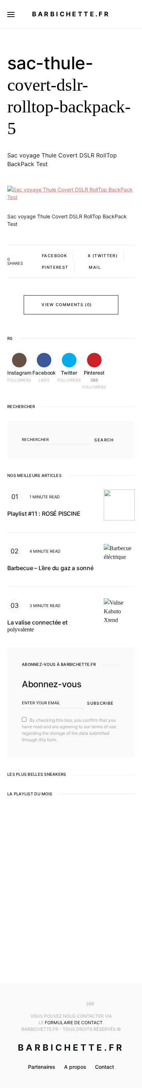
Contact (104, 1067)
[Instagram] (49, 1004)
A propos (75, 1067)
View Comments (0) (67, 304)
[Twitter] (71, 1004)
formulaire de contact (74, 1022)
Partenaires (41, 1067)
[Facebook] (60, 1004)
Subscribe (100, 703)
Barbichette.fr (71, 14)
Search (104, 439)
